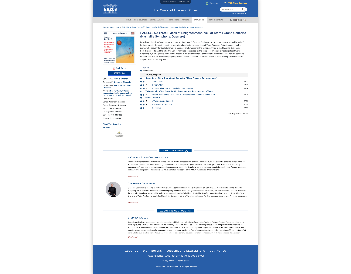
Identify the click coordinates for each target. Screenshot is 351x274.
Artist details (147, 70)
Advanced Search (238, 14)
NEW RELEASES (140, 20)
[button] (175, 2)
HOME (128, 20)
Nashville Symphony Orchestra (148, 157)
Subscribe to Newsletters (186, 251)
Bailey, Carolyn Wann (119, 91)
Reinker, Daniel (124, 95)
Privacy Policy (168, 261)
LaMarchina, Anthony (123, 93)
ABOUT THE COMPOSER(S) (175, 211)
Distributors (153, 251)
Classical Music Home (111, 27)
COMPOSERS (174, 20)
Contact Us (218, 251)
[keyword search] (243, 9)
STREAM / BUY (119, 73)
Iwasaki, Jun (108, 93)
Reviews (106, 127)
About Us (132, 251)
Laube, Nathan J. (110, 95)
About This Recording (112, 124)
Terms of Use (183, 261)
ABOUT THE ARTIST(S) (175, 150)
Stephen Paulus (138, 218)
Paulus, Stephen (121, 79)
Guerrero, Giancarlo (122, 82)
